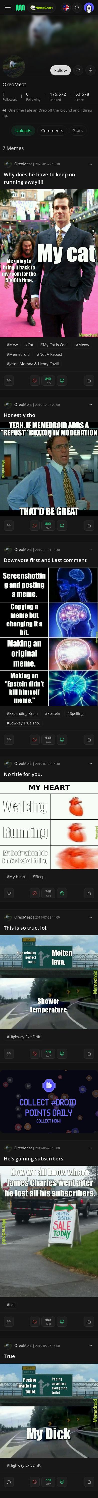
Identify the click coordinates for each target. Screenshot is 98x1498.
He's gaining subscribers (33, 1158)
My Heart (17, 876)
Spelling (76, 713)
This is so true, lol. (26, 927)
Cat (30, 344)
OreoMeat (23, 163)
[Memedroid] (20, 8)
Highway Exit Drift (24, 1036)
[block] (90, 164)
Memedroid (19, 354)
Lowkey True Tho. (24, 722)
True (9, 1356)
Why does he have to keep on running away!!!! (39, 178)
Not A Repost (50, 354)
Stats (78, 130)
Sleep (39, 876)
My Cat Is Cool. (56, 344)
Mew (13, 344)
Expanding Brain (23, 713)
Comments (52, 130)
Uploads (23, 130)
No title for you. (23, 774)
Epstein (53, 713)
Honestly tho (19, 415)
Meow (83, 344)
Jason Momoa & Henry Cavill (34, 363)
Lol (12, 1304)
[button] (77, 8)
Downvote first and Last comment (45, 560)
